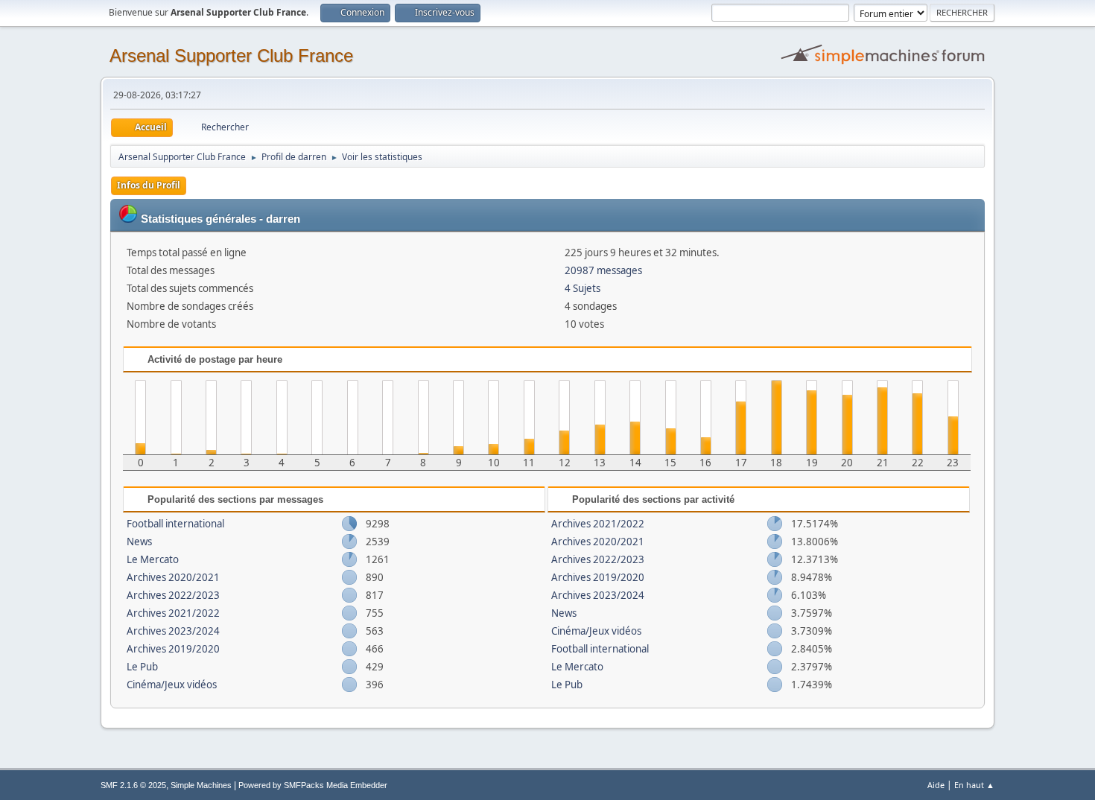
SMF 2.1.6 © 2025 (133, 785)
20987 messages (603, 270)
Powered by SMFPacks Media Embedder (312, 785)
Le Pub (142, 666)
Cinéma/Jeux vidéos (172, 684)
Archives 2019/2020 (173, 648)
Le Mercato (153, 559)
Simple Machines (201, 785)
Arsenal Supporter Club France (231, 55)
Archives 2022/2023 (173, 595)
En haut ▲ (974, 784)
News (139, 541)
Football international (175, 523)
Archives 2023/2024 (173, 631)
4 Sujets (582, 288)
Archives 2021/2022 (173, 613)
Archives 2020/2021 (173, 577)
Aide (936, 784)
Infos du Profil (148, 185)
